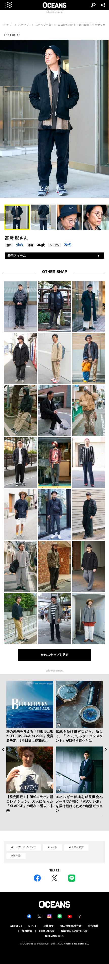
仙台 (19, 244)
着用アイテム (17, 256)
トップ (8, 25)
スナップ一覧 (43, 25)
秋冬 (67, 244)
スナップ (23, 25)
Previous (3, 749)
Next (106, 749)
